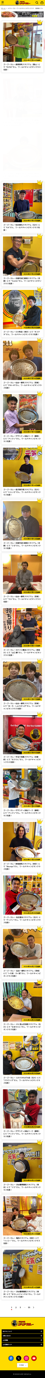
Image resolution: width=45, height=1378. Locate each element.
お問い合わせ (7, 1336)
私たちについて (7, 1331)
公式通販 (5, 1340)
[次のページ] (33, 1307)
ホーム (3, 8)
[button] (3, 3)
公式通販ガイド (7, 1344)
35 (29, 1307)
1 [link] (11, 1307)
